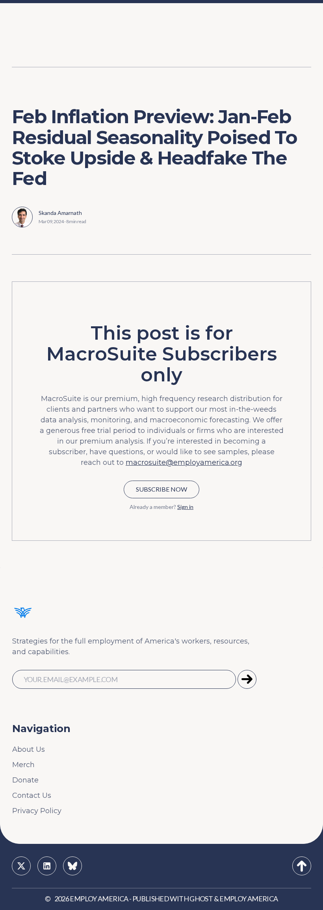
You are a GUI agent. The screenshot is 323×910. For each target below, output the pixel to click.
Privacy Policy (36, 810)
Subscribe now (161, 489)
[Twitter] (21, 865)
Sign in (185, 506)
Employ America (99, 898)
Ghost (201, 898)
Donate (25, 780)
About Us (28, 749)
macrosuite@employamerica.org (184, 462)
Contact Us (31, 795)
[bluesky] (72, 865)
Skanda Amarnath (60, 212)
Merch (23, 764)
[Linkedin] (46, 865)
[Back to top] (301, 865)
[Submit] (247, 679)
